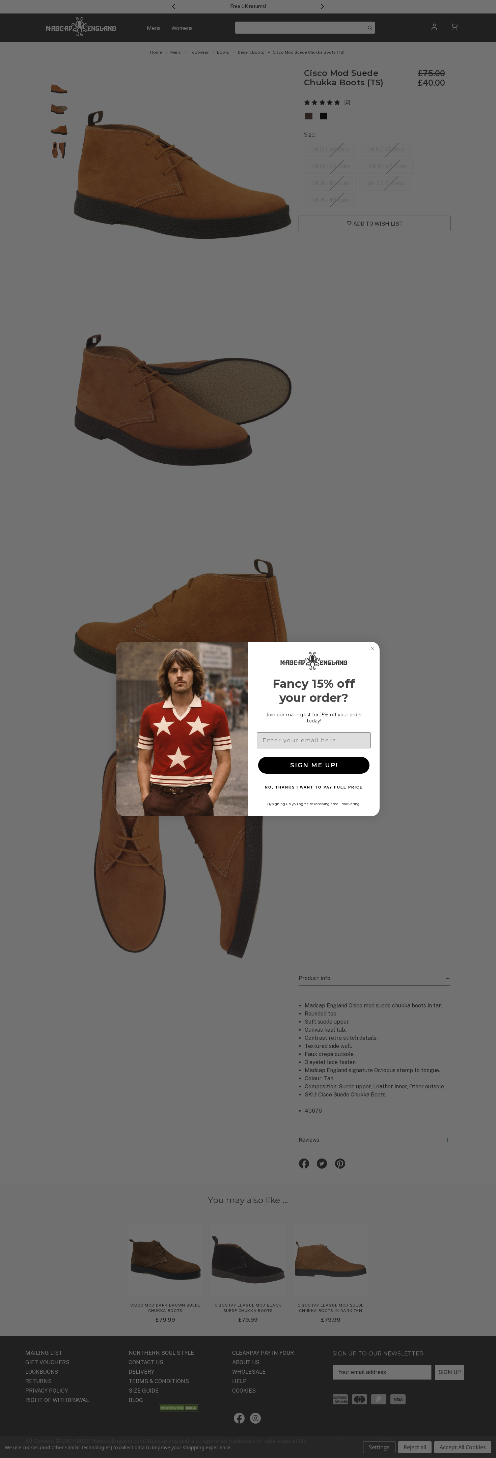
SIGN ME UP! (314, 765)
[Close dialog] (372, 648)
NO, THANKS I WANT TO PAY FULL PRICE (314, 787)
